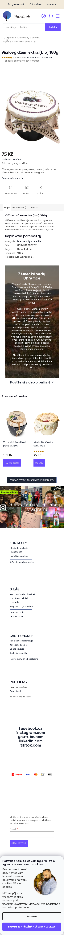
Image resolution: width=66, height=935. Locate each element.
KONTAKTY (18, 543)
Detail (39, 462)
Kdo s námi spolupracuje (21, 641)
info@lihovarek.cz (19, 556)
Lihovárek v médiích (19, 598)
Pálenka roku (17, 616)
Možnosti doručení (11, 159)
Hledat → (53, 27)
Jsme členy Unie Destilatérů (24, 659)
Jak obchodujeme (18, 645)
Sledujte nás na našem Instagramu (35, 506)
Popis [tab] (7, 207)
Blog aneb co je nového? (21, 606)
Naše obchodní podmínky (22, 562)
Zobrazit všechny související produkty (32, 480)
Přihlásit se (19, 843)
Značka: (22, 60)
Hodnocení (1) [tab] (19, 207)
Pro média (14, 602)
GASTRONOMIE (21, 636)
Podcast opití (17, 612)
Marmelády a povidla (29, 241)
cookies (7, 886)
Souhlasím (31, 927)
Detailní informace (11, 178)
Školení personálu (18, 653)
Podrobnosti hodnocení (39, 57)
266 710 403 (16, 552)
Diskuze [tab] (34, 207)
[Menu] (58, 15)
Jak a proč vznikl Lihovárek (22, 594)
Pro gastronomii (16, 4)
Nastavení (31, 916)
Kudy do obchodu (19, 548)
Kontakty (51, 4)
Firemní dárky (16, 691)
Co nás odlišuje (17, 649)
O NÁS (14, 589)
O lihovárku (35, 4)
